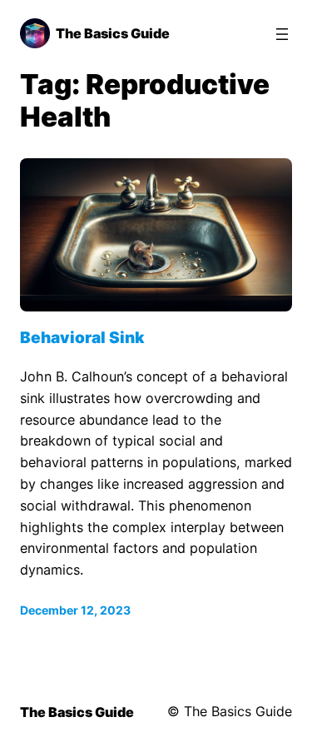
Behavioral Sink (82, 337)
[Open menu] (282, 34)
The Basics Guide (113, 33)
